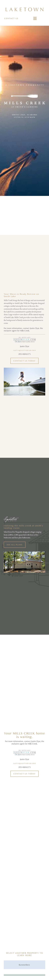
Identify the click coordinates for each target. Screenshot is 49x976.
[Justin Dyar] (24, 338)
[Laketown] (24, 8)
